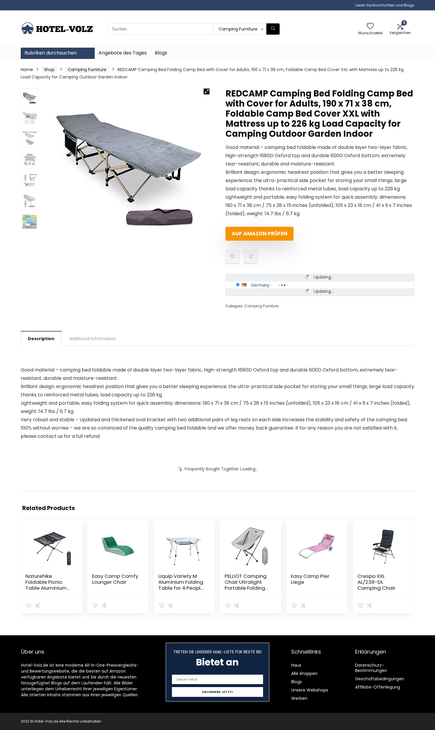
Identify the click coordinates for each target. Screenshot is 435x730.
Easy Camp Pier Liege (310, 579)
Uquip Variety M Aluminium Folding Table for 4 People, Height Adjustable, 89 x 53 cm (181, 588)
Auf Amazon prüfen (259, 233)
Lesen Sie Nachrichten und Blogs (384, 5)
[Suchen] (273, 29)
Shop (49, 70)
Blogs (161, 52)
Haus (296, 665)
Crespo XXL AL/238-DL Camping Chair (376, 582)
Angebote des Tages (123, 52)
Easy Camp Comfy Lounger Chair (115, 579)
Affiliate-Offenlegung (377, 687)
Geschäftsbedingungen (379, 679)
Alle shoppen (304, 673)
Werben (299, 698)
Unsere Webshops (309, 690)
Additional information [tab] (93, 339)
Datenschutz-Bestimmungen (371, 667)
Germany (260, 285)
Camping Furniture (87, 70)
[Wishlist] (370, 26)
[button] (207, 91)
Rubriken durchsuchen (51, 52)
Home (27, 70)
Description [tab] (41, 339)
